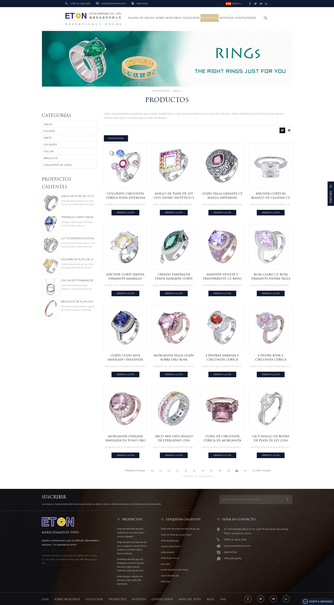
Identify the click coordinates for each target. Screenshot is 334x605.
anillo (176, 91)
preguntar (116, 138)
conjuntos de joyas (58, 165)
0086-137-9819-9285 (235, 539)
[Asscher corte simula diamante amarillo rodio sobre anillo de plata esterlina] (125, 246)
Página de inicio (141, 17)
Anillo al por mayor (170, 558)
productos (117, 599)
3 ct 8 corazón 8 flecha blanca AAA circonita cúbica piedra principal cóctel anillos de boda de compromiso (78, 238)
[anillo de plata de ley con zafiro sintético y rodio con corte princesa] (174, 165)
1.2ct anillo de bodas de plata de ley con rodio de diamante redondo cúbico (270, 439)
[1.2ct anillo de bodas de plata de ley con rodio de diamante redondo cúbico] (270, 408)
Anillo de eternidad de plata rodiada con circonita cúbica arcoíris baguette (131, 533)
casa (45, 599)
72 (169, 470)
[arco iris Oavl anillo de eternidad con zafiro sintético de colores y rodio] (174, 408)
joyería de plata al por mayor (174, 569)
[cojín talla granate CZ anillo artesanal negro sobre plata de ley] (222, 165)
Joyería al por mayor (171, 546)
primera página (135, 470)
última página (261, 470)
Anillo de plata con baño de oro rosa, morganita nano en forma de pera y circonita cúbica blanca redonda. (132, 548)
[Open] (331, 195)
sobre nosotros (168, 17)
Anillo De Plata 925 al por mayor (176, 535)
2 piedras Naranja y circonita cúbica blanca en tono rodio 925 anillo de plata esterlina (222, 358)
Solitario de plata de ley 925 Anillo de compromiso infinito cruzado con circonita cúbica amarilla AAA (78, 259)
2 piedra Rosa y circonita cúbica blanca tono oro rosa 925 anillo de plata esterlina (270, 358)
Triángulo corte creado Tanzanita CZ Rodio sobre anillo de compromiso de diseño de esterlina (78, 217)
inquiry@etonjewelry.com (113, 3)
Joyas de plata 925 (170, 575)
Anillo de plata (167, 552)
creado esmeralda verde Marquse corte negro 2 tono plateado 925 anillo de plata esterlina (173, 277)
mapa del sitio (190, 599)
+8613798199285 (232, 558)
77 (211, 470)
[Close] (331, 211)
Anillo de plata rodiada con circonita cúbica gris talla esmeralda (130, 580)
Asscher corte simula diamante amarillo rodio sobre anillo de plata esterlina (125, 277)
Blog (210, 599)
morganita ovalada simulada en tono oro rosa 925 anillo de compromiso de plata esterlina (125, 439)
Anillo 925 (165, 581)
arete (48, 137)
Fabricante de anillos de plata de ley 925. (180, 529)
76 (202, 470)
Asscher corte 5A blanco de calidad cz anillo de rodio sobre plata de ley (271, 196)
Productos (209, 17)
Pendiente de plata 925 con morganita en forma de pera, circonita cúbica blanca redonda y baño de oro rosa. (130, 565)
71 (160, 470)
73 (177, 470)
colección (191, 17)
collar (48, 151)
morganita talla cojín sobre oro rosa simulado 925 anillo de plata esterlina (174, 358)
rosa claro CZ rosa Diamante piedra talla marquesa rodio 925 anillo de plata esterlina (270, 277)
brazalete (51, 158)
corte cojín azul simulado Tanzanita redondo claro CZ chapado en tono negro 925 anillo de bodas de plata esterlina (125, 358)
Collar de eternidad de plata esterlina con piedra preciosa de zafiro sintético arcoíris (78, 280)
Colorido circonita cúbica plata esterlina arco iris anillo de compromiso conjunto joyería (125, 196)
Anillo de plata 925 (169, 540)
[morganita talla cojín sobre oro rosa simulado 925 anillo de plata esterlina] (174, 327)
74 (185, 470)
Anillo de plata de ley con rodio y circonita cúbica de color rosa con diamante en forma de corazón (78, 196)
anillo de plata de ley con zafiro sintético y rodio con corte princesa (173, 196)
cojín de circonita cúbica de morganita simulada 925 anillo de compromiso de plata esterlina (222, 439)
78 (219, 470)
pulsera (49, 131)
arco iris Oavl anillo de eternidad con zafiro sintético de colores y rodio (174, 439)
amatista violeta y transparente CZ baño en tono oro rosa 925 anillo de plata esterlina (222, 277)
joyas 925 (165, 564)
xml (223, 599)
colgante (50, 144)
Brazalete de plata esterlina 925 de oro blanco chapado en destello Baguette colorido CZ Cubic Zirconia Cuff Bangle (78, 301)
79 (228, 470)
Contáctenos (245, 17)
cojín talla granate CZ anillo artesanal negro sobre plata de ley (222, 196)
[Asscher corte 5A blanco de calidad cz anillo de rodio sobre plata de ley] (270, 165)
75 (194, 470)
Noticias (226, 17)
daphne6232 (142, 3)
